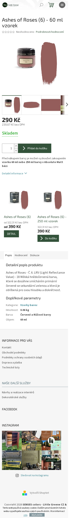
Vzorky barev (28, 305)
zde (25, 515)
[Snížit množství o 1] (16, 150)
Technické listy (11, 368)
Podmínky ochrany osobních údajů (22, 358)
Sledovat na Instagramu (35, 475)
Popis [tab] (8, 255)
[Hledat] (41, 5)
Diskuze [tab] (34, 255)
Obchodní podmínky (14, 353)
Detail (11, 233)
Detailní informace (12, 174)
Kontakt (6, 348)
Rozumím (37, 514)
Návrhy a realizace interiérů (18, 392)
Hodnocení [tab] (21, 255)
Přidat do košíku (37, 148)
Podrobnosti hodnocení (50, 32)
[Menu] (62, 5)
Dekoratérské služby (14, 397)
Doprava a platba (12, 363)
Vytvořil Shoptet (39, 493)
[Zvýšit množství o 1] (16, 146)
